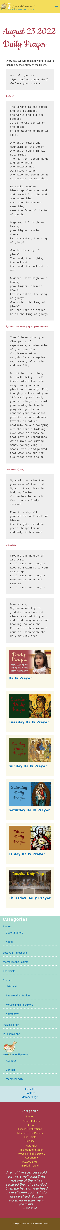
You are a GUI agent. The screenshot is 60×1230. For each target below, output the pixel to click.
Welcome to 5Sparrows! (17, 1054)
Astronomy (12, 1013)
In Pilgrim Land (11, 1033)
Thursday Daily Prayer (30, 898)
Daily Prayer (20, 678)
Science (7, 980)
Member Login (14, 1078)
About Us (11, 1060)
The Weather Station (18, 995)
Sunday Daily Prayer (28, 766)
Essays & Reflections (15, 952)
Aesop (9, 941)
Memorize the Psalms (15, 961)
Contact (10, 1069)
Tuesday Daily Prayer (29, 722)
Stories (7, 926)
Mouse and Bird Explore (19, 1004)
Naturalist (11, 986)
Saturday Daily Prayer (29, 810)
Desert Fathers (14, 932)
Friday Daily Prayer (27, 854)
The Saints (9, 971)
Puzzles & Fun (11, 1024)
